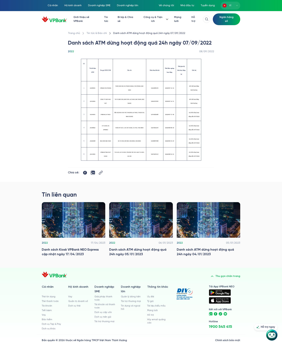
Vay (44, 315)
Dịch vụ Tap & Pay (51, 324)
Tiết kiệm (47, 310)
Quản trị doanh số (78, 301)
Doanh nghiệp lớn (127, 5)
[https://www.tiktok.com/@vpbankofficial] (220, 314)
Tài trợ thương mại (104, 321)
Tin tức (106, 19)
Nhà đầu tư (187, 5)
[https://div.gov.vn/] (185, 294)
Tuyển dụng (208, 5)
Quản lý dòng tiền (131, 297)
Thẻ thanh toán (50, 301)
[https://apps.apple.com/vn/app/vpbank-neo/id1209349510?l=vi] (220, 300)
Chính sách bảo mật (227, 340)
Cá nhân (53, 5)
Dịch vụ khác (48, 329)
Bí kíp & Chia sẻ (125, 19)
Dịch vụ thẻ (74, 306)
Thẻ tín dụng (48, 297)
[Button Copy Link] (100, 172)
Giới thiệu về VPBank (81, 19)
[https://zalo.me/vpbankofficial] (210, 314)
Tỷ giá (150, 301)
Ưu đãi (150, 297)
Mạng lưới (177, 19)
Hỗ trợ (193, 19)
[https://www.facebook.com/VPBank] (215, 314)
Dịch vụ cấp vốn (103, 312)
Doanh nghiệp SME (99, 5)
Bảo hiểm (47, 319)
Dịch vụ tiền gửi (102, 317)
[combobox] (230, 5)
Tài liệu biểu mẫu (156, 306)
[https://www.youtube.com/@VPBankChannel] (225, 314)
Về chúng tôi (166, 5)
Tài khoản (47, 306)
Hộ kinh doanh (73, 5)
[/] (54, 19)
